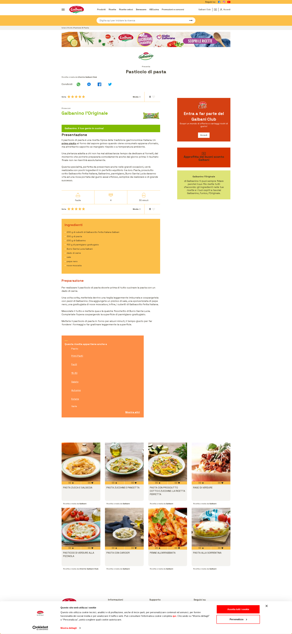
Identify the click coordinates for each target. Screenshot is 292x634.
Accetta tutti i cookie (238, 609)
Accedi (203, 135)
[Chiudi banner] (267, 606)
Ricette (112, 9)
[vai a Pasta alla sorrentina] (211, 527)
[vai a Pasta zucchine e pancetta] (124, 462)
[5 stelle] (83, 97)
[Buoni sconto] (216, 9)
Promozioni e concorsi (173, 9)
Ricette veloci (126, 9)
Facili (74, 364)
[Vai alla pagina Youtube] (228, 2)
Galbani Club (204, 9)
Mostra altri (132, 412)
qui (174, 616)
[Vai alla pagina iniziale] (76, 9)
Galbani (64, 28)
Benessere (141, 9)
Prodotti (101, 9)
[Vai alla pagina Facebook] (219, 2)
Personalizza (236, 619)
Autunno (76, 390)
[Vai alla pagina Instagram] (224, 2)
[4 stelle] (80, 97)
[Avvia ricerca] (189, 20)
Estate (75, 398)
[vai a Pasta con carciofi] (124, 527)
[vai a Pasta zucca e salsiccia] (81, 462)
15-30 (74, 373)
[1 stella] (69, 97)
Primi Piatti (77, 355)
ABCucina (154, 9)
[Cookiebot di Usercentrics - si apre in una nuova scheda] (40, 628)
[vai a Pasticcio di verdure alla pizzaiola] (81, 527)
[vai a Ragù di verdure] (211, 462)
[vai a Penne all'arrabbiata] (167, 527)
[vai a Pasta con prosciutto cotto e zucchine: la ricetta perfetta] (167, 462)
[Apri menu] (63, 9)
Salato (74, 381)
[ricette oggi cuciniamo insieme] (146, 39)
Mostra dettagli (69, 628)
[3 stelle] (76, 97)
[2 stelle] (72, 97)
